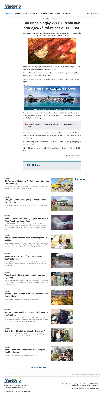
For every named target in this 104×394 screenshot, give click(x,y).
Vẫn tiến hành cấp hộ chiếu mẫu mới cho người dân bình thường (24, 351)
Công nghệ (44, 13)
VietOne (13, 6)
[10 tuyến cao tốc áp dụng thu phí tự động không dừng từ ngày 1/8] (62, 203)
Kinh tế (25, 13)
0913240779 (21, 387)
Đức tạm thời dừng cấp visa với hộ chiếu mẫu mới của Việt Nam (26, 313)
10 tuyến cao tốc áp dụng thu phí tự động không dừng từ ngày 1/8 (25, 201)
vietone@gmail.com (13, 389)
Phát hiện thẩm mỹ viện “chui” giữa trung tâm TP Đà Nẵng (25, 238)
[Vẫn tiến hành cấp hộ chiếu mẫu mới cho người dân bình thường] (62, 353)
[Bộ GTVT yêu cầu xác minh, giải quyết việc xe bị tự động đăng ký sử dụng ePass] (62, 222)
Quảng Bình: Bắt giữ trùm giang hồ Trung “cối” (24, 331)
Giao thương (33, 13)
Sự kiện (17, 13)
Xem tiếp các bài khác (38, 367)
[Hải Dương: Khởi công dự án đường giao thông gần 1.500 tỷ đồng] (62, 185)
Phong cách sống (55, 13)
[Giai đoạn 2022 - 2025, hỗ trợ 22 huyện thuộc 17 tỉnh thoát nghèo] (62, 260)
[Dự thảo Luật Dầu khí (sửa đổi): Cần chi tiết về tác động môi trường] (62, 297)
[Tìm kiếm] (92, 13)
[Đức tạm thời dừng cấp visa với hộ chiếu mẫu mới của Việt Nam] (62, 316)
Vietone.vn (81, 388)
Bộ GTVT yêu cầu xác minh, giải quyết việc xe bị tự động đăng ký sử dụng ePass (26, 219)
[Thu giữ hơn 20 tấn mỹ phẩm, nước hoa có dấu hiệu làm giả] (62, 279)
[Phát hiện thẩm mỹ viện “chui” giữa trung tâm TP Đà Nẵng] (62, 241)
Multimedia (66, 13)
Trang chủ (9, 13)
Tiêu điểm (46, 19)
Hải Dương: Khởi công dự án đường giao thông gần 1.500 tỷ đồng (26, 182)
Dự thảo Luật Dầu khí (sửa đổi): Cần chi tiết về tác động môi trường (26, 295)
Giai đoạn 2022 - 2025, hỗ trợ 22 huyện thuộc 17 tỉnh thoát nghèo (25, 257)
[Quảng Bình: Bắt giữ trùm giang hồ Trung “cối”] (62, 335)
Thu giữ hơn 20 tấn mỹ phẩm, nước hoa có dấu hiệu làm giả (24, 276)
